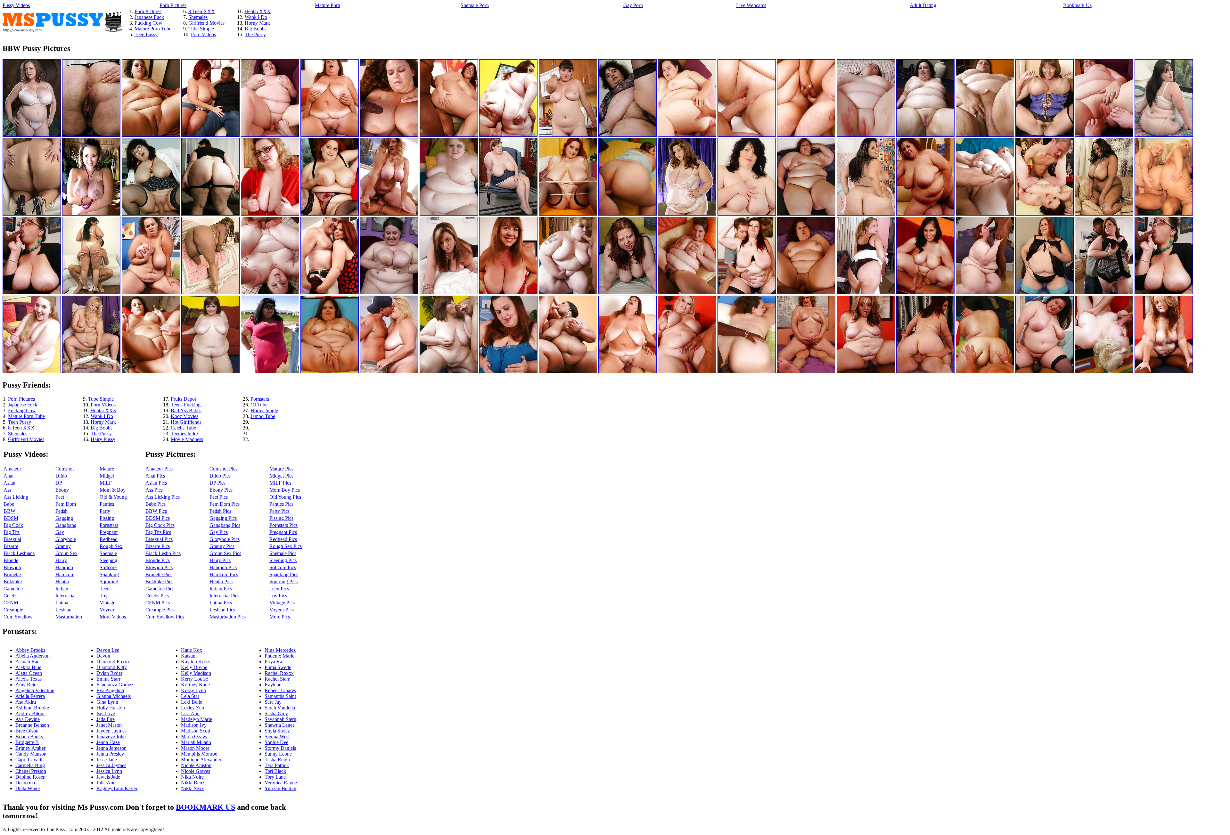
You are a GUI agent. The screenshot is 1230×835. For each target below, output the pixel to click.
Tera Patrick (277, 765)
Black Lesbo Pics (163, 553)
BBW (9, 511)
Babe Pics (155, 504)
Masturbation (68, 616)
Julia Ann (106, 782)
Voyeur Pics (281, 609)
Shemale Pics (282, 553)
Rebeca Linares (280, 690)
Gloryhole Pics (224, 539)
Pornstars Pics (283, 525)
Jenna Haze (108, 742)
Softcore (108, 567)
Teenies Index (185, 433)
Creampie (13, 609)
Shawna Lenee (280, 725)
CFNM (11, 602)
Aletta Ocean (28, 673)
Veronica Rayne (281, 782)
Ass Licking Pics (162, 497)
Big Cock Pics (160, 525)
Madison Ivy (194, 725)
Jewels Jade (108, 777)
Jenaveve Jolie (111, 736)
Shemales (198, 17)
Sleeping (108, 560)
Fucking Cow (148, 23)
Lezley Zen (192, 707)
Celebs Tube (183, 427)
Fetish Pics (220, 511)
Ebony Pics (221, 490)
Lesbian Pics (222, 609)
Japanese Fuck (149, 17)
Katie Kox (191, 650)
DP (58, 483)
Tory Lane (275, 777)
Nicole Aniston (196, 765)
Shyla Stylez (277, 730)
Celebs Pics (157, 595)
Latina (61, 602)
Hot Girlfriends (186, 422)
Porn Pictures (173, 5)
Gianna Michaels (113, 696)
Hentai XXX (257, 11)
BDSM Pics (157, 518)
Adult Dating (923, 5)
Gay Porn (633, 5)
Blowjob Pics (159, 567)
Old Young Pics (285, 497)
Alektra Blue (28, 667)
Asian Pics (156, 483)
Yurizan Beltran (280, 788)
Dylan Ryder (109, 673)
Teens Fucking (186, 404)
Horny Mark (257, 23)
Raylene (273, 684)
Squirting (109, 581)
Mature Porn (327, 5)
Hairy (61, 560)
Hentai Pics (221, 581)
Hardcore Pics (223, 574)
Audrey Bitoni (30, 713)
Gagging (64, 518)
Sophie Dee (276, 742)
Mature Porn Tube (153, 28)
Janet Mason (109, 725)
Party (105, 511)
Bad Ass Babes (186, 410)
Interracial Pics (224, 595)
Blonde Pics (157, 560)
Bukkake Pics (159, 581)
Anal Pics (155, 476)
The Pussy (255, 34)
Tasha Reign (277, 759)
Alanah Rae (27, 661)
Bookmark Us (1077, 5)
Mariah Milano (196, 742)
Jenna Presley (110, 754)
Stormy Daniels (280, 748)
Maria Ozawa (195, 736)
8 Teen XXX (201, 11)
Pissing (107, 518)
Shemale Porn (475, 5)
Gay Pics (218, 532)
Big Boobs (255, 28)
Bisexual (12, 539)
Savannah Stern (280, 719)
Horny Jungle (264, 410)
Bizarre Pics (157, 546)
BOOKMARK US (205, 807)
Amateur (12, 468)
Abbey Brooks (30, 650)
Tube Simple (201, 28)
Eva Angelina (110, 690)
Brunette (12, 574)
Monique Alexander (201, 759)
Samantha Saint (280, 696)
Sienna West (277, 736)
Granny (63, 546)
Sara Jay (273, 702)
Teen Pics (279, 588)
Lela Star (190, 696)
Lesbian (63, 609)
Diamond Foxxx (113, 661)
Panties (107, 504)
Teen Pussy (146, 34)
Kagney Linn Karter (116, 788)
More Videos (113, 616)
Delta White (27, 788)
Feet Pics (218, 497)
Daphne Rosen (30, 777)
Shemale (108, 553)
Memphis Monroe (199, 754)
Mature (107, 468)
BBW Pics (156, 511)
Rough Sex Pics (285, 546)
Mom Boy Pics (284, 490)
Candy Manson (30, 754)
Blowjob (12, 567)
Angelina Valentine (34, 690)
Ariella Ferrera (30, 696)
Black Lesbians (19, 553)
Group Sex (66, 553)
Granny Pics (221, 546)
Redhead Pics (283, 539)
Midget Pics (281, 476)
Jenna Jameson (111, 748)
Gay (59, 532)
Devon (103, 656)
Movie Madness (187, 439)
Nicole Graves (195, 771)
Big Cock (13, 525)
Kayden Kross (195, 661)
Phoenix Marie (279, 656)
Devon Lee (107, 650)
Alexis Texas (28, 679)
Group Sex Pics (225, 553)
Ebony (62, 490)
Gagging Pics (223, 518)
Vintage (107, 602)
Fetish (61, 511)
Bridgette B (27, 742)
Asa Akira (25, 702)
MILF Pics (280, 483)
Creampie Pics (160, 609)
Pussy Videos (16, 5)
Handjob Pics (223, 567)
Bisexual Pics (159, 539)
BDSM (11, 518)
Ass (7, 490)
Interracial (65, 595)
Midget (107, 476)
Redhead (109, 539)
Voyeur (107, 609)
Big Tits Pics (158, 532)
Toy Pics (278, 595)
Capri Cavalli (28, 759)
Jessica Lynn (109, 771)
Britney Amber (30, 748)
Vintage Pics (282, 602)
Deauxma (25, 782)
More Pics (279, 616)
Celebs (10, 595)
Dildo (61, 476)
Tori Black (275, 771)
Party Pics (279, 511)
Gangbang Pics (224, 525)
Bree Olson (26, 730)
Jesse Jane (106, 759)
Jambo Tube (262, 416)
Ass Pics (154, 490)
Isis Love (105, 713)
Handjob (64, 567)
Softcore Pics (282, 567)
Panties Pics (281, 504)
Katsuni (189, 656)
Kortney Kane (195, 684)
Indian (61, 588)
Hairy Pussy (103, 439)
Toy (104, 595)
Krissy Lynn (193, 690)
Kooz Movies (184, 416)
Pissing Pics (281, 518)
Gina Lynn (107, 702)
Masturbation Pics (227, 616)
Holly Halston (110, 707)
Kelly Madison (196, 673)
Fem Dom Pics (224, 504)
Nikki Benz (192, 782)
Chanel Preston (30, 771)
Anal (8, 476)
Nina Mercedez (280, 650)
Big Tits (12, 532)
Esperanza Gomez (114, 684)
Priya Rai (274, 661)
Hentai (62, 581)
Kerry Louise (194, 679)
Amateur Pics (159, 468)
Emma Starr (108, 679)
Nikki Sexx (192, 788)
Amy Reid (26, 684)
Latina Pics (220, 602)
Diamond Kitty (111, 667)
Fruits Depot (183, 399)
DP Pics (217, 483)
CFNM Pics (157, 602)
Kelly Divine (194, 667)
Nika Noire (192, 777)
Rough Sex (111, 546)
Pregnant (109, 532)
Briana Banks (29, 736)
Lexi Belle (191, 702)
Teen (105, 588)
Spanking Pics (283, 574)
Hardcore (64, 574)
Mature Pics (281, 468)
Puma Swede (278, 667)
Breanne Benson (32, 725)
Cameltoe (13, 588)
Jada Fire (105, 719)
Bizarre (11, 546)
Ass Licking (16, 497)
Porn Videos (203, 34)
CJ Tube (258, 404)
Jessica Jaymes (111, 765)
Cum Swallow (18, 616)
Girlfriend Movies (206, 23)
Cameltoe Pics (159, 588)
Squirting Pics (283, 581)
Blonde (11, 560)
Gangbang (66, 525)
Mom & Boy (113, 490)
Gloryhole (65, 539)
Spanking (109, 574)
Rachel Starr (277, 679)
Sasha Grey (276, 713)
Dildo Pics (220, 476)
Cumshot (64, 468)
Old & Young (113, 497)
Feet (59, 497)
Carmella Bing (30, 765)
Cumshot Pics (223, 468)
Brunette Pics (158, 574)
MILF (106, 483)
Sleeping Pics (283, 560)
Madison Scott (195, 730)
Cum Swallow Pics (164, 616)
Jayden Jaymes (111, 730)
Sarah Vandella (280, 707)
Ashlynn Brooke (32, 707)
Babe (9, 504)
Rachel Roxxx (279, 673)
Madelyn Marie (196, 719)
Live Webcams (751, 5)
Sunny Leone (278, 754)
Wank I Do (256, 17)
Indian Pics (220, 588)
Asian (9, 483)
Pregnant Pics (283, 532)
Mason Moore (195, 748)
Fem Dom (65, 504)
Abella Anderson (32, 656)
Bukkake (13, 581)
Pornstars (259, 399)
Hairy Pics (220, 560)
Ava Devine (27, 719)
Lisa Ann (190, 713)
